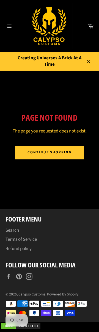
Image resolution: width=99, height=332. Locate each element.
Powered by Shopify (62, 294)
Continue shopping (50, 152)
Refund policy (19, 248)
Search (12, 230)
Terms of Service (21, 239)
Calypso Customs (31, 294)
